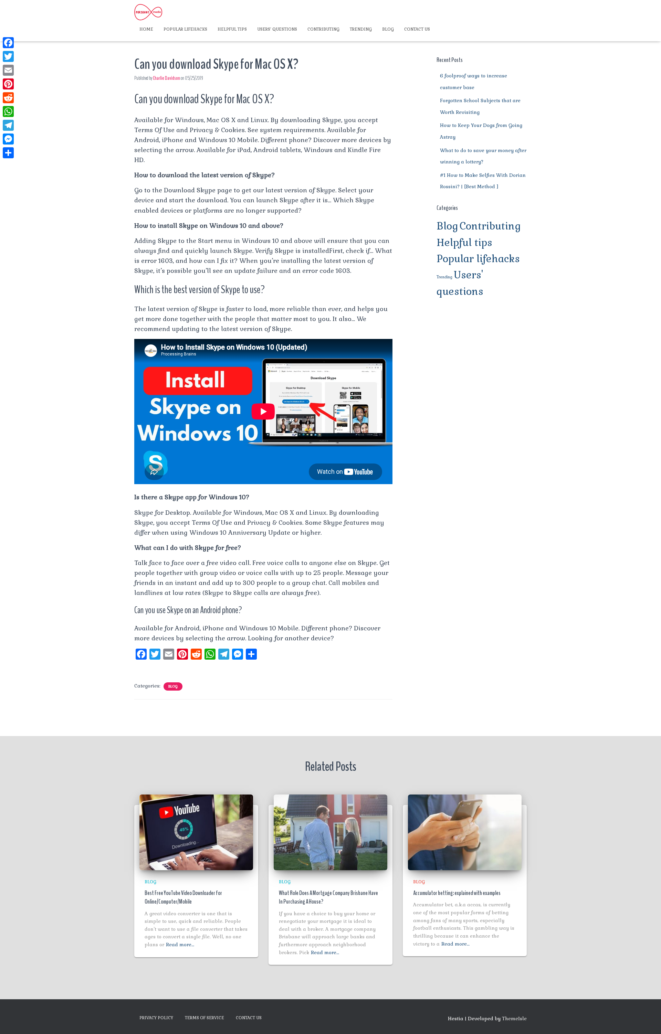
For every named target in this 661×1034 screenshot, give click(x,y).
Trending (361, 29)
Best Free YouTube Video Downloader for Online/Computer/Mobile (183, 897)
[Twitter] (8, 56)
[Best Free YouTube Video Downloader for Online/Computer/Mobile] (196, 832)
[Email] (8, 70)
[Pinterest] (8, 84)
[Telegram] (8, 125)
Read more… (180, 944)
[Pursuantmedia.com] (148, 12)
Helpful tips (232, 29)
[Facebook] (8, 43)
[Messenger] (8, 139)
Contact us (417, 29)
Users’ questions (277, 29)
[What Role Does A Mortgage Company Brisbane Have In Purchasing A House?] (330, 832)
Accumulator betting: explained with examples (457, 893)
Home (146, 29)
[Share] (8, 153)
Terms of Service (204, 1018)
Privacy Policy (156, 1018)
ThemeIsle (514, 1018)
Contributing (323, 29)
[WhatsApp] (8, 111)
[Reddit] (8, 98)
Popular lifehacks (185, 29)
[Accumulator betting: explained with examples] (465, 832)
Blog (388, 29)
